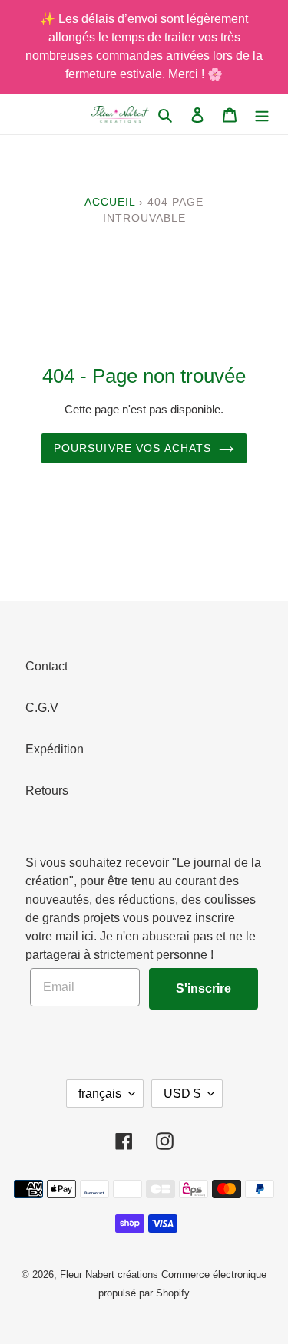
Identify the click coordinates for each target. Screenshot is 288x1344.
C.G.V (41, 707)
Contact (46, 666)
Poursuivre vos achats (133, 448)
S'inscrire (203, 988)
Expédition (54, 749)
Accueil (109, 202)
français (99, 1093)
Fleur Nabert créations (109, 1274)
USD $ (182, 1093)
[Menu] (262, 114)
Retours (46, 790)
